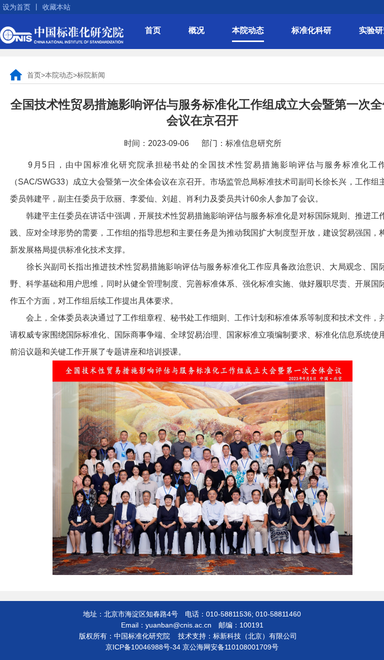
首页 (153, 30)
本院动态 (248, 30)
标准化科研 (312, 30)
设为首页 (16, 7)
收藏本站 (56, 7)
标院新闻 (91, 75)
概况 (196, 30)
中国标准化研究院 (62, 35)
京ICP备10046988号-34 (143, 647)
